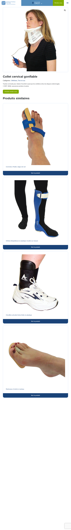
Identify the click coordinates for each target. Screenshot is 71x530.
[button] (65, 10)
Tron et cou (21, 80)
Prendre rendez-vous (11, 91)
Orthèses (14, 80)
